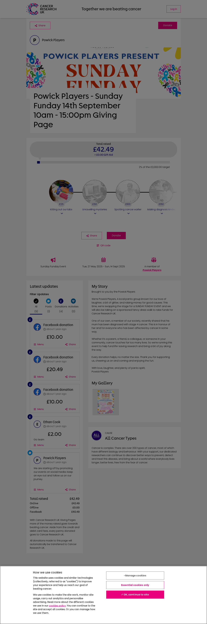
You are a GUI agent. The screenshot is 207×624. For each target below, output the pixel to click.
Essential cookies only (135, 585)
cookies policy (57, 605)
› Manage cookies (135, 575)
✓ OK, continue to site (135, 594)
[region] (103, 595)
